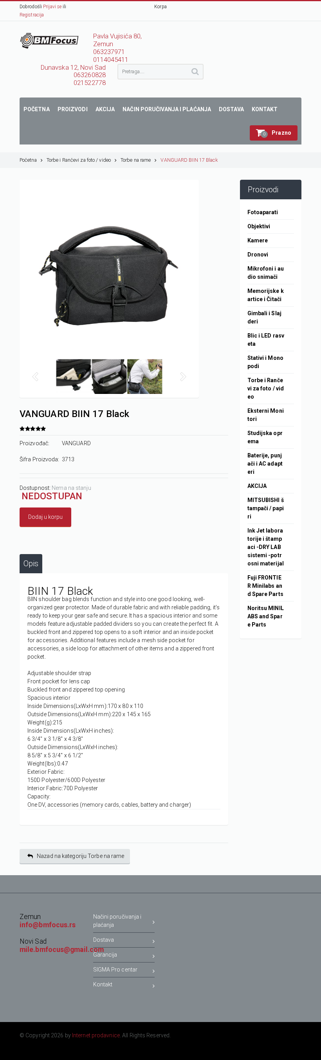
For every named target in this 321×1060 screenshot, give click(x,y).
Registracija (32, 15)
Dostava (103, 940)
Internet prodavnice (96, 1035)
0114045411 (111, 59)
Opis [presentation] (30, 563)
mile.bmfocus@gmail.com (62, 949)
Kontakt (103, 984)
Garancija (105, 955)
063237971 (109, 52)
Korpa (160, 6)
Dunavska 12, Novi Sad (73, 67)
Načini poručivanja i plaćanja (117, 921)
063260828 (90, 75)
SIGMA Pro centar (115, 969)
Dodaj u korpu (45, 517)
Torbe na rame (136, 160)
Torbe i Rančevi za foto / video (79, 160)
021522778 (90, 83)
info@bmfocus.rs (48, 925)
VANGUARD (76, 443)
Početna (28, 160)
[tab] (31, 563)
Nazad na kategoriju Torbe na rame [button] (80, 856)
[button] (274, 133)
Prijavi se (52, 6)
